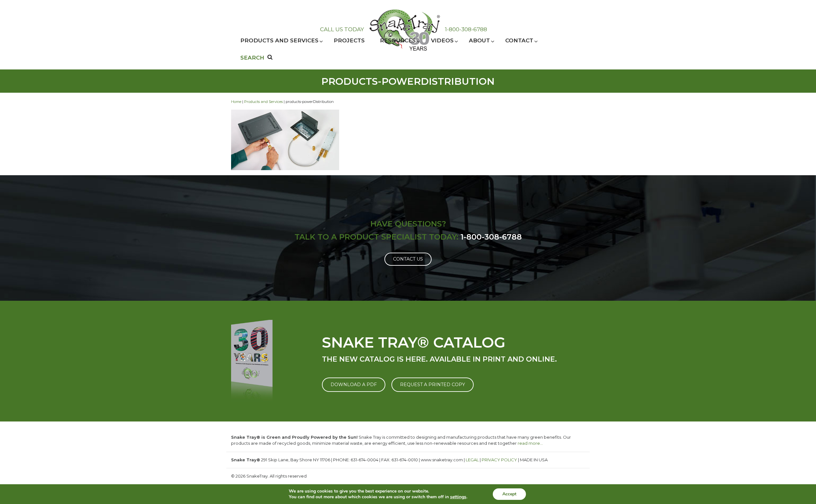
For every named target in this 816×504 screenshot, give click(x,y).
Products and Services (263, 101)
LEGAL (472, 459)
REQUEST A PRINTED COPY (432, 384)
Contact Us (408, 259)
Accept (509, 494)
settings (458, 497)
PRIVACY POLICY (499, 459)
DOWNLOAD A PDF (354, 384)
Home (236, 101)
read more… (530, 443)
